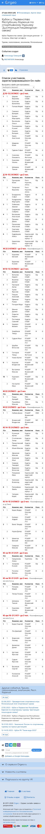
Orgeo (16, 803)
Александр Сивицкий (12, 56)
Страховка (23, 70)
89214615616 (9, 59)
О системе (25, 791)
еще (6, 697)
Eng (42, 3)
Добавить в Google (17, 756)
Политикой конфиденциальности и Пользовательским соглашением (22, 811)
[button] (34, 3)
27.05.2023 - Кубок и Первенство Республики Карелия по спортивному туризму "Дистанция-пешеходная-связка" (21, 710)
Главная (10, 791)
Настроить (36, 750)
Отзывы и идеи (13, 797)
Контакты (30, 797)
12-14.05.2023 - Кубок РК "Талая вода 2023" (19, 730)
